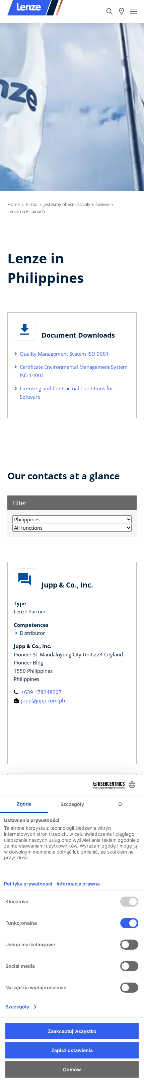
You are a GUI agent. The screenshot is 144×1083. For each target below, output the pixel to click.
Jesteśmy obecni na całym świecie (77, 204)
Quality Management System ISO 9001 (64, 353)
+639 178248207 (41, 692)
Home (13, 204)
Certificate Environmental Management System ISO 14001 (74, 370)
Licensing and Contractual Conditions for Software (66, 392)
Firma (32, 204)
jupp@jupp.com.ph (42, 700)
